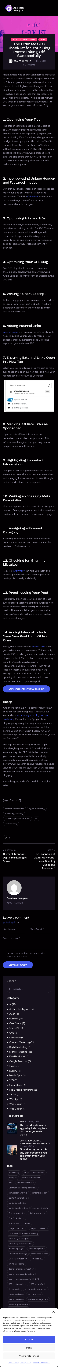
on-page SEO (37, 1259)
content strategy (40, 1208)
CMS (11, 1032)
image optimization (17, 1228)
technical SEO (34, 1294)
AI (10, 1004)
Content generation (18, 1198)
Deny (29, 1347)
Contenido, (26, 1141)
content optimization (14, 809)
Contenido (15, 1037)
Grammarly (19, 570)
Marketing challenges (19, 1239)
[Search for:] (29, 989)
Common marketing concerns (23, 1188)
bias (10, 1183)
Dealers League (17, 898)
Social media (14, 1289)
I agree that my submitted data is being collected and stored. (26, 955)
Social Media (15, 1085)
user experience (16, 1299)
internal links (38, 646)
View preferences (29, 1355)
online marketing (16, 1264)
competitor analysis (18, 1193)
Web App (14, 1099)
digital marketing (37, 809)
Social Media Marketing (21, 1089)
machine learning (30, 1234)
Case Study (15, 1023)
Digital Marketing (18, 1047)
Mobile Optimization (18, 1259)
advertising (14, 1173)
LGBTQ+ (13, 1070)
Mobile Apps (15, 1075)
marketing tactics (39, 1254)
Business (13, 1018)
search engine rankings (20, 1279)
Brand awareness (25, 1183)
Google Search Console (19, 1223)
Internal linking (10, 332)
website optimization (18, 1305)
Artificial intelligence (31, 1178)
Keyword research (39, 1228)
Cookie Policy (13, 1363)
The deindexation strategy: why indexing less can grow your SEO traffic (34, 1130)
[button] (53, 1311)
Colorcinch (33, 196)
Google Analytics (18, 1061)
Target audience (16, 1294)
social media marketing (36, 1289)
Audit (12, 1013)
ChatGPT (14, 1028)
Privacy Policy (25, 1363)
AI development (37, 1173)
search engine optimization (17, 819)
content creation (39, 1193)
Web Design (15, 1104)
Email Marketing (17, 1056)
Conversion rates (17, 1213)
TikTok (12, 1094)
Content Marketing (24, 39)
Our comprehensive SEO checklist (26, 689)
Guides (13, 1066)
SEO (43, 39)
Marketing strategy (14, 814)
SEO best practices (17, 1284)
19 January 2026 (27, 1146)
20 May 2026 (33, 1121)
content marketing (17, 1203)
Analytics (13, 1178)
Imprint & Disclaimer (41, 1363)
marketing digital (17, 1249)
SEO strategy (11, 824)
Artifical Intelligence (19, 1009)
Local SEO (13, 1234)
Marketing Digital (37, 1249)
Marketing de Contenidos (20, 1244)
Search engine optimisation (21, 1269)
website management (38, 1299)
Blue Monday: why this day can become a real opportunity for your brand (33, 1154)
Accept (29, 1339)
